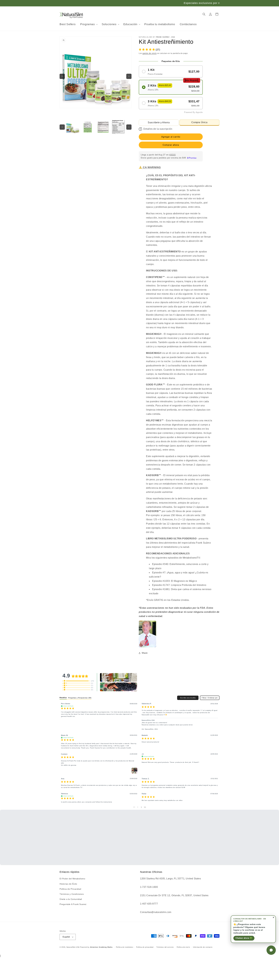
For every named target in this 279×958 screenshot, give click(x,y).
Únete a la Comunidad (71, 899)
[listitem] (147, 634)
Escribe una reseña (188, 698)
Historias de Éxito (68, 884)
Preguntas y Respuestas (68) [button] (79, 698)
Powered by (96, 947)
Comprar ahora (171, 145)
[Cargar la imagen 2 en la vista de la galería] (88, 127)
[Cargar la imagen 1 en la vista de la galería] (72, 127)
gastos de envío (150, 53)
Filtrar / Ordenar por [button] (210, 698)
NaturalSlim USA (73, 947)
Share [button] (145, 653)
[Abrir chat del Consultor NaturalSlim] (271, 950)
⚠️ (150, 167)
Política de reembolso (124, 947)
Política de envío (183, 947)
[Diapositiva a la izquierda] (62, 76)
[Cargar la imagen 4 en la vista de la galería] (118, 127)
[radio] (171, 71)
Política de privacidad (144, 947)
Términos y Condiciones (72, 894)
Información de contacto (202, 947)
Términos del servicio (165, 947)
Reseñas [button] (63, 698)
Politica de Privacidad (70, 889)
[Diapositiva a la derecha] (129, 76)
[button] (88, 24)
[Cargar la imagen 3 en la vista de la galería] (103, 127)
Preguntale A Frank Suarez (73, 904)
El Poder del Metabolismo (72, 878)
